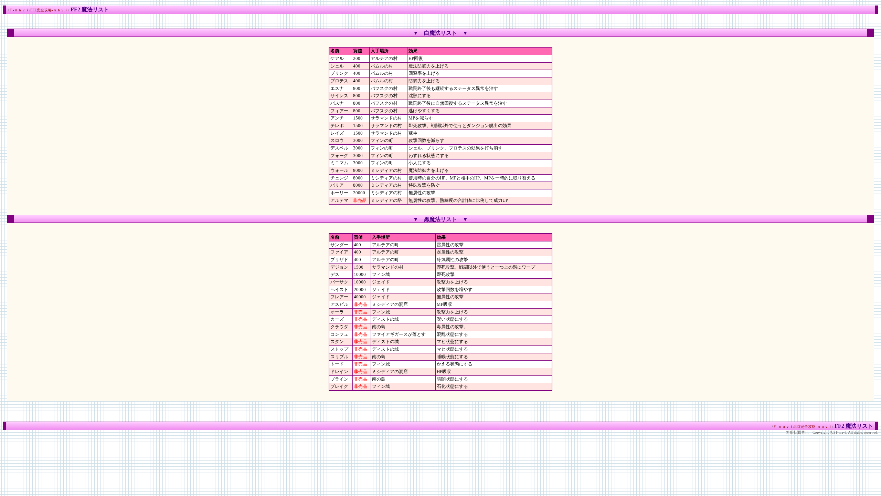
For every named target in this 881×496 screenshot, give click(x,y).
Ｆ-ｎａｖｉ (19, 10)
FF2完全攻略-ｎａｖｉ (49, 10)
